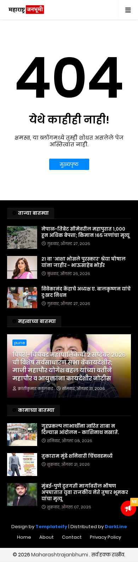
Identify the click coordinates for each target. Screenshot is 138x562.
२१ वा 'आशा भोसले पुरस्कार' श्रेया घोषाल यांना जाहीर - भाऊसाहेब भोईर (83, 262)
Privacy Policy (105, 537)
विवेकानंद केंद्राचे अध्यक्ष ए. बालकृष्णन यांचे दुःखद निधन (86, 292)
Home (24, 537)
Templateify (51, 526)
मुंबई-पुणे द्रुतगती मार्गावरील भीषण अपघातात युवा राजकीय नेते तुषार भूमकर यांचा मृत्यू (84, 492)
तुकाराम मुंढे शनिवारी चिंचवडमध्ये (77, 456)
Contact (72, 537)
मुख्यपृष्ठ (69, 164)
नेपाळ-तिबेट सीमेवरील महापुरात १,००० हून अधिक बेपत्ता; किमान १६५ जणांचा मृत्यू (85, 232)
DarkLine (116, 526)
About (46, 537)
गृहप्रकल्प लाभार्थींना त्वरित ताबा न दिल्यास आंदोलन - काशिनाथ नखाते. (80, 429)
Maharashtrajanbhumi (60, 554)
